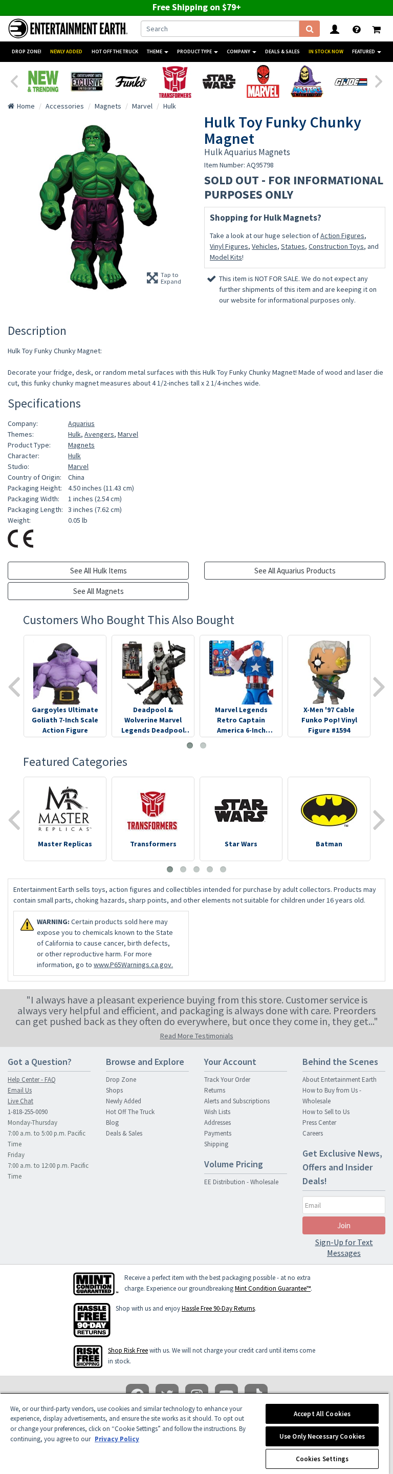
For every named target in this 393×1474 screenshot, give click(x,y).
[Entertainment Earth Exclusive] (87, 81)
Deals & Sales (282, 51)
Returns (214, 1090)
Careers (312, 1133)
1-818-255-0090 (28, 1111)
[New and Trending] (43, 81)
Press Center (319, 1122)
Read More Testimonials (196, 1035)
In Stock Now (326, 51)
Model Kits (226, 257)
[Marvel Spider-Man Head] (263, 81)
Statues (293, 246)
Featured (364, 51)
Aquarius (81, 423)
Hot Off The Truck (115, 51)
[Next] (379, 80)
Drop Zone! (26, 51)
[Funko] (131, 81)
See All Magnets (98, 591)
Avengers (99, 434)
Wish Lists (217, 1111)
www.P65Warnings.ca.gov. (133, 964)
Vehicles (264, 246)
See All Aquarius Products (295, 570)
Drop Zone (121, 1079)
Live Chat (20, 1101)
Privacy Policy (117, 1439)
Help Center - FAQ (32, 1079)
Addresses (217, 1122)
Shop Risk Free (128, 1350)
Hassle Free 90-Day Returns (218, 1308)
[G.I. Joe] (351, 81)
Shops (114, 1090)
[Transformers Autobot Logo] (175, 81)
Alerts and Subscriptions (237, 1101)
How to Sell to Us (326, 1111)
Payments (217, 1133)
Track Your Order (227, 1079)
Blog (112, 1122)
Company (239, 51)
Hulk (74, 434)
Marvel (128, 434)
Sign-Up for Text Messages (344, 1247)
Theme (155, 51)
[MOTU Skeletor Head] (307, 81)
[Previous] (14, 80)
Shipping (216, 1144)
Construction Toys (336, 246)
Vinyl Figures (229, 246)
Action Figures (342, 235)
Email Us (20, 1090)
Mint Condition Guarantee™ (273, 1288)
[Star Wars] (219, 81)
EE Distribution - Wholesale (241, 1182)
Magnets (81, 445)
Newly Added (66, 51)
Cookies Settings (322, 1459)
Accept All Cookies (322, 1413)
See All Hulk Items (98, 570)
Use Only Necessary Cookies (322, 1436)
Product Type (195, 51)
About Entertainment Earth (339, 1079)
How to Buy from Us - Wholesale (331, 1095)
